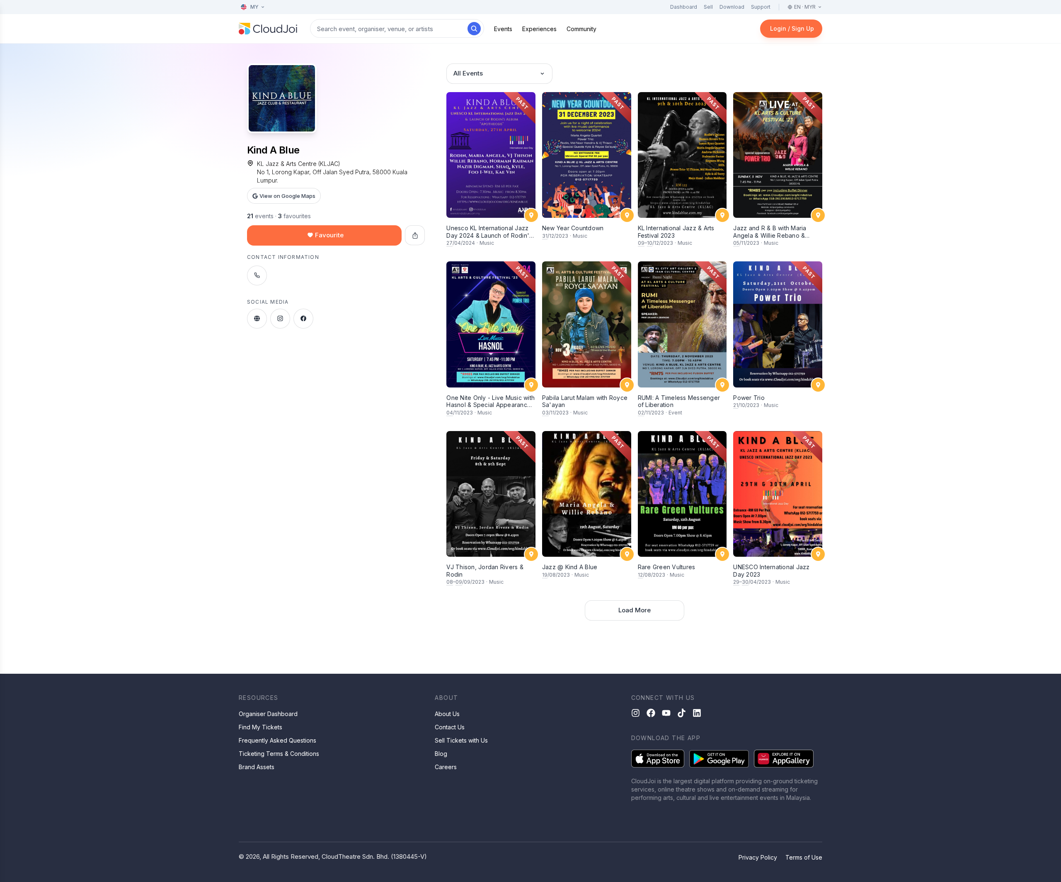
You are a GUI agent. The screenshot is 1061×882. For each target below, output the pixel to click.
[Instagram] (635, 713)
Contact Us (450, 727)
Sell (708, 7)
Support (760, 7)
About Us (447, 713)
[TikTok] (681, 713)
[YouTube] (666, 713)
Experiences (539, 28)
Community (581, 28)
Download (731, 7)
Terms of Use (803, 857)
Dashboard (683, 7)
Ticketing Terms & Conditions (279, 753)
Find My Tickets (260, 727)
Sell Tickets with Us (461, 740)
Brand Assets (256, 766)
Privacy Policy (758, 857)
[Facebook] (651, 713)
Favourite (329, 235)
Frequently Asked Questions (277, 740)
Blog (441, 753)
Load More (634, 610)
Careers (446, 766)
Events (503, 28)
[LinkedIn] (697, 713)
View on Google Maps (287, 195)
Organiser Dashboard (268, 713)
